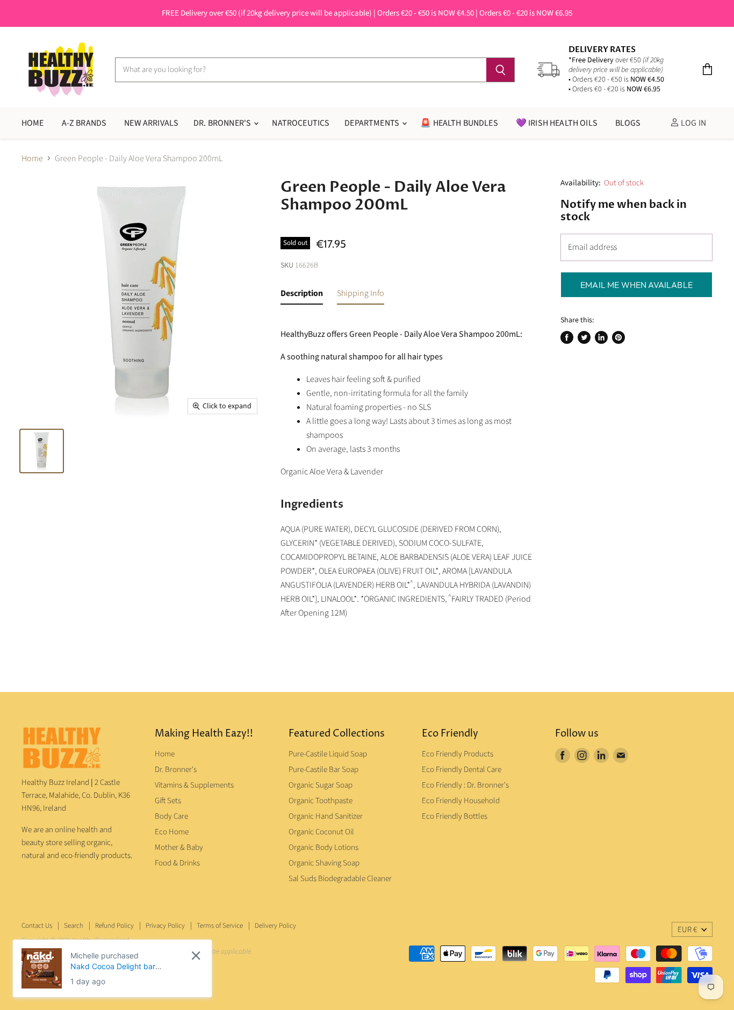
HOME (32, 123)
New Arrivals (151, 123)
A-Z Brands (84, 123)
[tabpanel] (406, 470)
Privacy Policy (165, 925)
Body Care (171, 816)
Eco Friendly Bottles (454, 816)
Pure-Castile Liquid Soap (328, 754)
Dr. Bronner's (223, 123)
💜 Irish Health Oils (557, 123)
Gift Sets (168, 800)
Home (32, 158)
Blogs (628, 123)
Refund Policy (114, 925)
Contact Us (36, 925)
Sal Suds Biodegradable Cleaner (340, 878)
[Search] (500, 69)
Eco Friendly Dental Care (461, 769)
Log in (692, 123)
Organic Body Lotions (323, 847)
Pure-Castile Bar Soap (323, 769)
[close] (196, 955)
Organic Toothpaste (320, 800)
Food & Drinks (177, 863)
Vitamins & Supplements (194, 785)
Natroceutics (300, 123)
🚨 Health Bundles (459, 123)
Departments (372, 123)
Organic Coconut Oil (321, 832)
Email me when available (636, 284)
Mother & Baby (179, 847)
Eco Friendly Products (457, 754)
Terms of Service (220, 925)
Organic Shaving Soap (324, 863)
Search (73, 925)
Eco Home (172, 832)
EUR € (687, 929)
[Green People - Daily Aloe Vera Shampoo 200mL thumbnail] (41, 451)
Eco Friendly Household (461, 800)
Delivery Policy (275, 925)
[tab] (301, 295)
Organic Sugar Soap (320, 785)
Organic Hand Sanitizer (326, 816)
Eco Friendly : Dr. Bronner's (465, 785)
